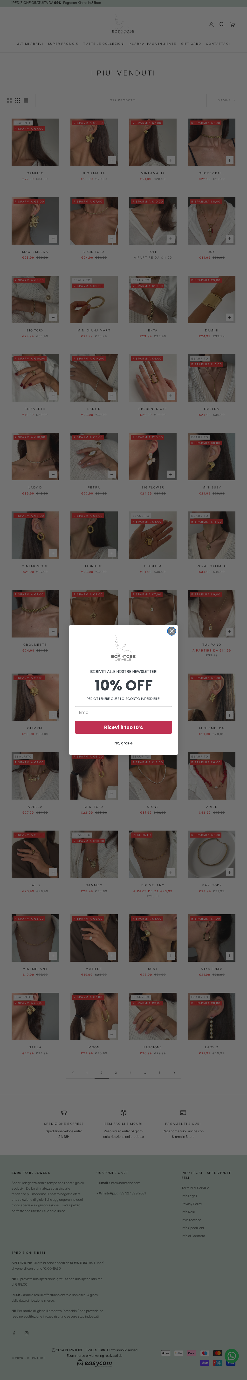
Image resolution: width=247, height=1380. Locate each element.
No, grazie (123, 743)
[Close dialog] (171, 631)
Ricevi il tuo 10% (123, 727)
